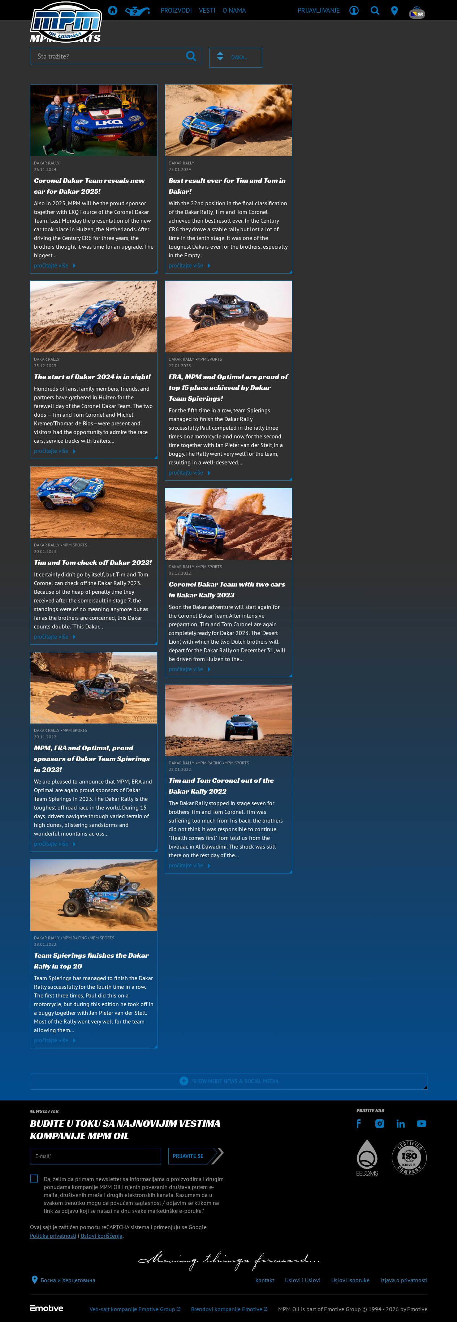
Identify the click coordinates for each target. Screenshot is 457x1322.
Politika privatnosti (53, 1235)
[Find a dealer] (395, 10)
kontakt (264, 1280)
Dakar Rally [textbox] (240, 57)
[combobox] (236, 57)
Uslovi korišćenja (101, 1235)
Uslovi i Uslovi (302, 1280)
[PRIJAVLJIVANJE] (354, 10)
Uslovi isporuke (350, 1280)
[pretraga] (375, 10)
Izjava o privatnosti (403, 1280)
